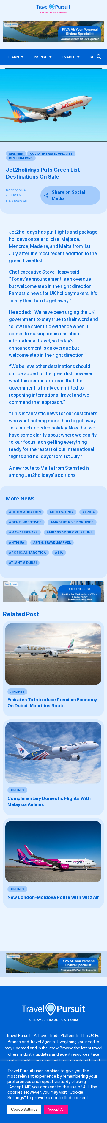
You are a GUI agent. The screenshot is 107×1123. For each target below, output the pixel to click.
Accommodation (25, 512)
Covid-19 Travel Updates (51, 153)
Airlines (16, 153)
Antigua (16, 543)
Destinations (21, 158)
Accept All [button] (56, 1109)
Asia (59, 553)
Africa (88, 512)
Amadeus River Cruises (72, 522)
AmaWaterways (23, 532)
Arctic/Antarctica (27, 553)
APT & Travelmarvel (52, 543)
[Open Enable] (78, 57)
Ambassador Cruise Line (69, 532)
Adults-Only (61, 512)
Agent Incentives (25, 522)
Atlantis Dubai (23, 563)
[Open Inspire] (50, 57)
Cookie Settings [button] (24, 1109)
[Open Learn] (22, 57)
